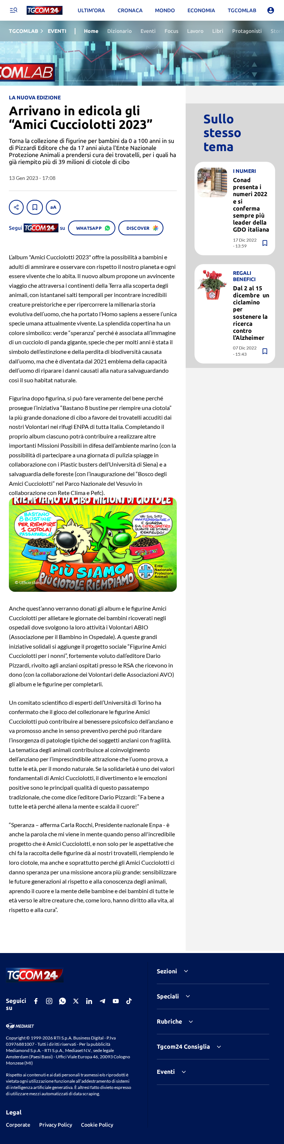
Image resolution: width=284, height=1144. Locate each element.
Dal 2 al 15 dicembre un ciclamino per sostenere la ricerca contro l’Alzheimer (251, 313)
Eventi (166, 1071)
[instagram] (49, 1001)
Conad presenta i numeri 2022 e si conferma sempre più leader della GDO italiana (251, 205)
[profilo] (270, 10)
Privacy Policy (55, 1125)
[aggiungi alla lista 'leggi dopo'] (35, 207)
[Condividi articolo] (16, 207)
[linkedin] (89, 1001)
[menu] (13, 10)
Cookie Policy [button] (97, 1125)
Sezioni (167, 971)
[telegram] (102, 1001)
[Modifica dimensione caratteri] (53, 207)
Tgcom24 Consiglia (183, 1046)
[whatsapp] (62, 1001)
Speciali (168, 996)
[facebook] (36, 1001)
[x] (76, 1001)
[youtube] (115, 1001)
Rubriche (169, 1021)
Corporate (18, 1125)
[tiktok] (129, 1001)
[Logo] (44, 10)
